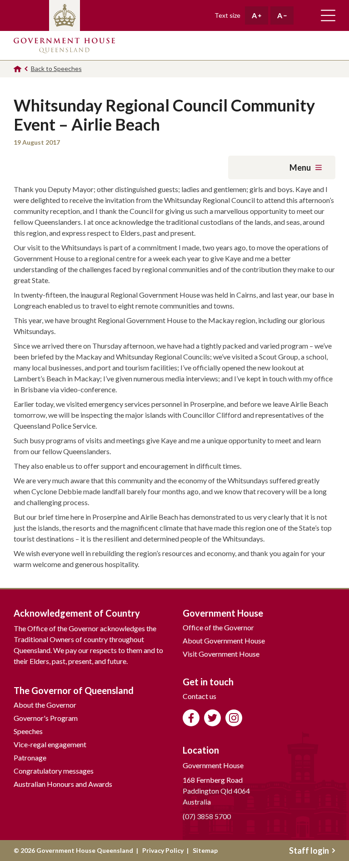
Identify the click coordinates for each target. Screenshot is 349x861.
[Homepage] (17, 69)
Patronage (30, 757)
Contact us (199, 696)
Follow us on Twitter (212, 717)
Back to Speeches (56, 68)
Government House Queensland (64, 45)
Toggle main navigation (328, 15)
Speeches (28, 731)
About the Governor (45, 704)
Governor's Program (46, 718)
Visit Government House (221, 653)
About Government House (224, 640)
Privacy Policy (163, 850)
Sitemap (205, 850)
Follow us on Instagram (233, 717)
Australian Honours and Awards (63, 784)
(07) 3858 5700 (207, 816)
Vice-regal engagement (50, 744)
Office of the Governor (218, 627)
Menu (300, 167)
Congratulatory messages (54, 770)
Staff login (309, 851)
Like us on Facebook (191, 717)
